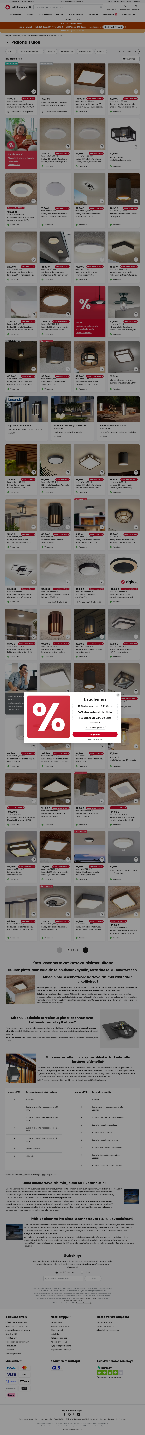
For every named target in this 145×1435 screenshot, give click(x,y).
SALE (95, 728)
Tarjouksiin (95, 734)
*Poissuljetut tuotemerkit (95, 739)
